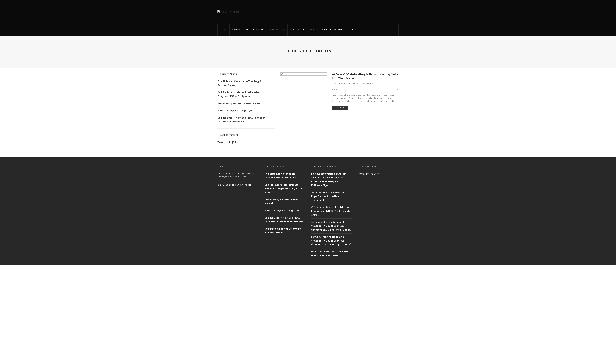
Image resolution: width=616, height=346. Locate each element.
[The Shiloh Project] (228, 12)
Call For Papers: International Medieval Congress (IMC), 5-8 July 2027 (239, 94)
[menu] (394, 30)
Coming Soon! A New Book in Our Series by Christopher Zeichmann (241, 119)
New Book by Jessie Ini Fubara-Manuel (239, 103)
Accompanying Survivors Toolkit (333, 30)
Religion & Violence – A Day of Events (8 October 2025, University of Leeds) (331, 226)
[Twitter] (379, 29)
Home (223, 30)
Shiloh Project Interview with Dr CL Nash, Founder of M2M (331, 211)
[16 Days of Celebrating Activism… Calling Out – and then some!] (303, 95)
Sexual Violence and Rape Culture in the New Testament (328, 196)
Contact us (277, 30)
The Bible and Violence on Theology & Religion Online (239, 83)
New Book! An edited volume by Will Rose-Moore (282, 230)
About (236, 30)
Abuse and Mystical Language (234, 110)
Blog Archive (255, 30)
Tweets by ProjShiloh (228, 142)
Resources (297, 30)
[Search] (386, 30)
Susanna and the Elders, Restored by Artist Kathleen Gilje (327, 181)
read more (340, 108)
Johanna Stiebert (346, 83)
